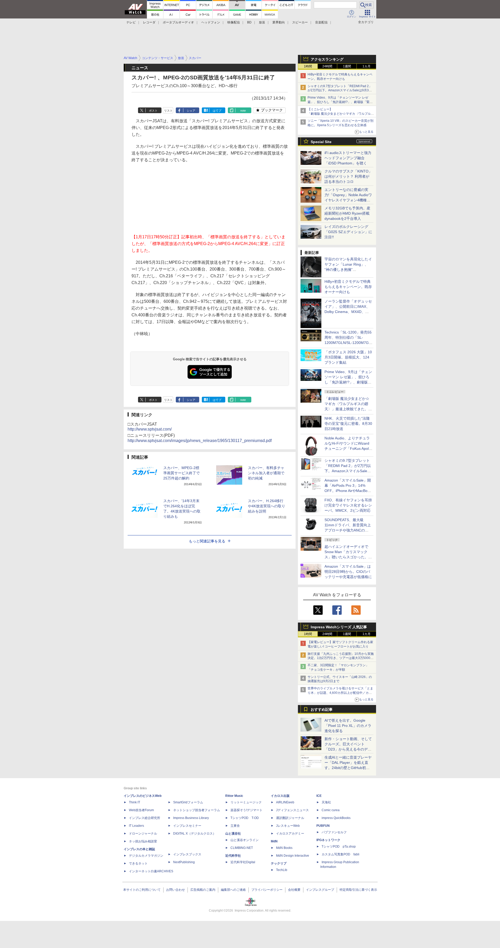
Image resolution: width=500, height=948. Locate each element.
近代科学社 (233, 855)
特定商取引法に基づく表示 (358, 890)
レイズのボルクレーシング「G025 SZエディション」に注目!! (348, 232)
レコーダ (149, 22)
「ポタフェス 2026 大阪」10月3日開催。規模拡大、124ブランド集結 (348, 357)
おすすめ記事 (322, 709)
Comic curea (331, 810)
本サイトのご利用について (142, 890)
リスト (168, 110)
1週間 (347, 66)
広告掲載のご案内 (202, 890)
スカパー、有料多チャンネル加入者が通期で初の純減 (266, 473)
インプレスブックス (187, 854)
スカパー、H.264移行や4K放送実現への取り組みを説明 (266, 506)
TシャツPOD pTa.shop (339, 846)
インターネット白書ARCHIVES (151, 871)
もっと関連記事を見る (207, 541)
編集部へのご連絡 (233, 890)
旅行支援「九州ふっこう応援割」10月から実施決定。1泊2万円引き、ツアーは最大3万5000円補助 (341, 658)
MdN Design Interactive (292, 855)
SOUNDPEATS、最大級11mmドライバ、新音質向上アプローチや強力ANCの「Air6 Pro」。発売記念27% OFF (347, 530)
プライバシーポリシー (267, 890)
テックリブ (278, 863)
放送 (262, 22)
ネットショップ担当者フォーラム (196, 810)
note (243, 110)
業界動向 (278, 22)
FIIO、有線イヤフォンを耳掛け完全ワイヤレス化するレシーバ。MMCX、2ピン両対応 (348, 505)
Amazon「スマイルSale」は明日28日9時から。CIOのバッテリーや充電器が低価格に (348, 571)
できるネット (138, 863)
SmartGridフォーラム (188, 802)
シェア (191, 110)
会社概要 (294, 890)
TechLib (281, 870)
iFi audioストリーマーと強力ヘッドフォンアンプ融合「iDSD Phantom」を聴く (347, 158)
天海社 (326, 802)
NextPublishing (184, 862)
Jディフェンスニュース (292, 810)
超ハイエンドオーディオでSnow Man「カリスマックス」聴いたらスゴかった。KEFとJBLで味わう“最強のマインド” (348, 557)
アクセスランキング (327, 59)
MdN (274, 841)
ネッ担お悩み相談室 (143, 841)
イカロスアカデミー (290, 833)
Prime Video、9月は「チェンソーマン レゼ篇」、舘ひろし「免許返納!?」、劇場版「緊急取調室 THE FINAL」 (340, 102)
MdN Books (284, 848)
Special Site (321, 142)
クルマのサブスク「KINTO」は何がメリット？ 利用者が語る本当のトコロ (348, 176)
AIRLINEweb (285, 802)
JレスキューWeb (288, 826)
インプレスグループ (320, 890)
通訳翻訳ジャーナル (290, 818)
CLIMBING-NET (241, 848)
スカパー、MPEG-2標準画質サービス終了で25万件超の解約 (181, 473)
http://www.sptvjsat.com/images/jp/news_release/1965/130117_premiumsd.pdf (200, 440)
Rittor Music (234, 796)
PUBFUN (323, 826)
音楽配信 (321, 22)
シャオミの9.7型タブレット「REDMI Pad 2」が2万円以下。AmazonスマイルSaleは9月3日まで (340, 90)
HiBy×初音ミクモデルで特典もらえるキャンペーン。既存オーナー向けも (348, 286)
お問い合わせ (175, 890)
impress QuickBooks (336, 818)
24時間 (327, 66)
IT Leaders (136, 826)
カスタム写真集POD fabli (340, 854)
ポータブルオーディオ (178, 22)
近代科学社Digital (242, 862)
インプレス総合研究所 (144, 818)
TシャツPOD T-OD (244, 818)
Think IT (134, 802)
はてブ (217, 110)
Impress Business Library (191, 818)
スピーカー (300, 22)
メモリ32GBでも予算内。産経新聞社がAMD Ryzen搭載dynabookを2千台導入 (347, 213)
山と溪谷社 (233, 833)
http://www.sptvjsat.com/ (150, 429)
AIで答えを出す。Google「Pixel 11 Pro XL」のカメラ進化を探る (347, 725)
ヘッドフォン (210, 22)
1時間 (308, 66)
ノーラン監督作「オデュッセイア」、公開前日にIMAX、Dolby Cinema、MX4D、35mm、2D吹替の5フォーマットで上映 (348, 311)
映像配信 (233, 22)
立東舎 (235, 826)
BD (249, 22)
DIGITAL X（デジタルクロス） (194, 833)
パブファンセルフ (334, 832)
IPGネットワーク (328, 840)
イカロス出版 (280, 796)
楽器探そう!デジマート (246, 810)
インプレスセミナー (187, 826)
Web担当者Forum (141, 810)
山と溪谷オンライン (244, 840)
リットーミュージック (246, 802)
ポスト (153, 110)
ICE (319, 796)
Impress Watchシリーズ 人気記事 (339, 627)
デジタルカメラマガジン (146, 855)
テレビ (131, 22)
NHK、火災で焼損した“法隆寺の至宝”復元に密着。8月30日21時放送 (348, 423)
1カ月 (366, 66)
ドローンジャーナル (143, 833)
